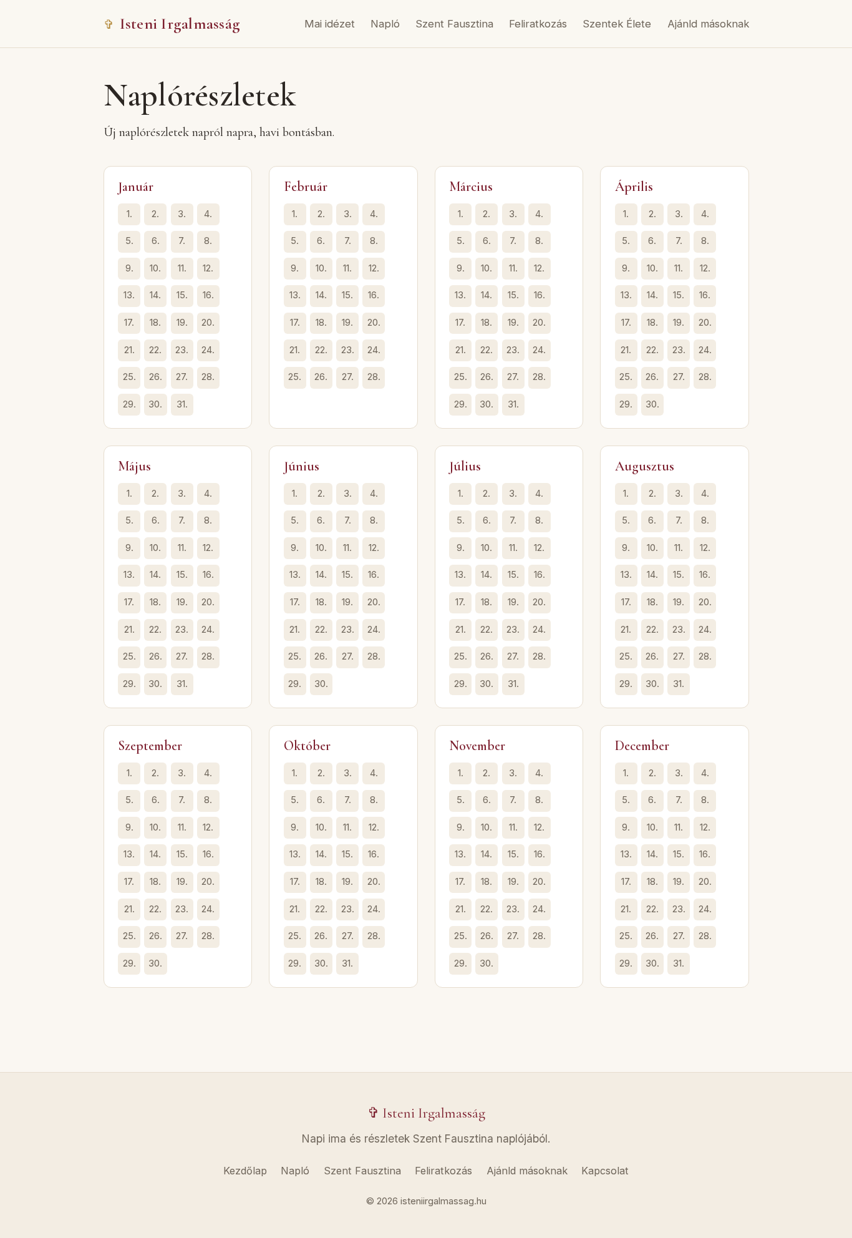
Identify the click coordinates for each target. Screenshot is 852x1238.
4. (208, 214)
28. (208, 377)
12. (208, 268)
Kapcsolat (605, 1170)
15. (182, 295)
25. (129, 377)
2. (155, 214)
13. (129, 295)
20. (208, 322)
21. (129, 350)
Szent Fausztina (454, 23)
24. (208, 350)
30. (155, 404)
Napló (385, 23)
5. (129, 240)
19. (182, 322)
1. (129, 214)
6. (156, 240)
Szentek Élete (617, 23)
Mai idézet (329, 23)
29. (129, 404)
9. (129, 268)
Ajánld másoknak (708, 23)
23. (181, 350)
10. (155, 268)
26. (155, 377)
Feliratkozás (538, 23)
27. (182, 377)
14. (155, 295)
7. (181, 240)
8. (208, 240)
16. (208, 295)
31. (182, 404)
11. (182, 268)
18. (155, 322)
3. (182, 214)
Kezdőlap (245, 1170)
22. (155, 350)
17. (129, 322)
